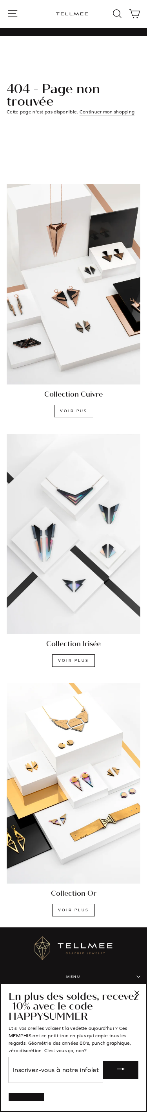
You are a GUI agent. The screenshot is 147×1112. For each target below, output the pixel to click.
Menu (73, 977)
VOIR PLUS (73, 660)
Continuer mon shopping (107, 111)
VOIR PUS (73, 411)
